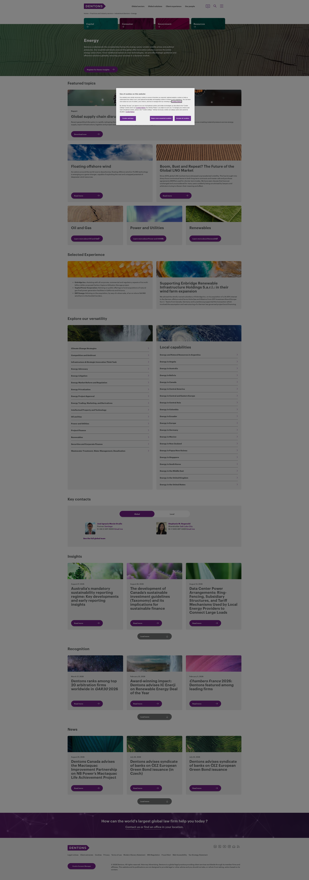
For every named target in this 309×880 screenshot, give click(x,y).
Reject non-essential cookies (161, 118)
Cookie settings (127, 118)
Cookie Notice (130, 112)
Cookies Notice (176, 101)
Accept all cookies (182, 118)
